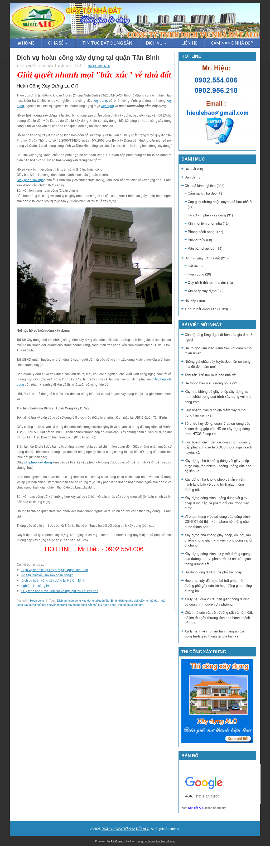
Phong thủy (196, 239)
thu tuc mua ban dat (130, 604)
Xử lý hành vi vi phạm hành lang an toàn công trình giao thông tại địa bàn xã (215, 634)
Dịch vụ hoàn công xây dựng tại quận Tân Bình (54, 569)
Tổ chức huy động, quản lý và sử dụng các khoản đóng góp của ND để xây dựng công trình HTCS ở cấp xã (217, 428)
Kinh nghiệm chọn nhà (205, 223)
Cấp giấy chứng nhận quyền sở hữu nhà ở (220, 201)
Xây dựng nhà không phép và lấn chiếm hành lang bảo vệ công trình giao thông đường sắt (215, 484)
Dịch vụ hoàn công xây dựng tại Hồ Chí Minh (53, 580)
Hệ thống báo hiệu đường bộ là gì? (211, 382)
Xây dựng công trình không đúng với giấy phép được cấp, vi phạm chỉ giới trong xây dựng (217, 502)
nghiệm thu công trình (36, 585)
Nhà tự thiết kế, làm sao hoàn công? (47, 575)
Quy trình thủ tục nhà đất (207, 282)
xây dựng (100, 100)
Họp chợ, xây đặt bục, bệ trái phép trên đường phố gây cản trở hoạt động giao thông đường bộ (218, 585)
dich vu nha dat (128, 600)
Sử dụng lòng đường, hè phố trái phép (213, 571)
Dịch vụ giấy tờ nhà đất (202, 257)
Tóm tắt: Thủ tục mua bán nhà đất (211, 374)
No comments (99, 66)
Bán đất (190, 177)
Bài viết (190, 168)
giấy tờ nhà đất (148, 600)
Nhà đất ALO (196, 808)
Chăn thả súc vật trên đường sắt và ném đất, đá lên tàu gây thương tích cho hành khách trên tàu (219, 617)
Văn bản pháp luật (201, 248)
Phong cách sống (201, 231)
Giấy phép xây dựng (31, 179)
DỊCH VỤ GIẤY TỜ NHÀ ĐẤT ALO (125, 828)
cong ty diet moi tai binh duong (156, 841)
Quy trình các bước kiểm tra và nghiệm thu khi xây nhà (59, 590)
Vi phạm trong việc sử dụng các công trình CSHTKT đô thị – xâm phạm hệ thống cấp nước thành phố (217, 521)
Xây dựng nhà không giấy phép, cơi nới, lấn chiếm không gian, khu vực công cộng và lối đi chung (218, 540)
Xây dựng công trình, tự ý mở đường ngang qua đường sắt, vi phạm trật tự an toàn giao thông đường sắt (218, 558)
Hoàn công (37, 600)
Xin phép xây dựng (202, 290)
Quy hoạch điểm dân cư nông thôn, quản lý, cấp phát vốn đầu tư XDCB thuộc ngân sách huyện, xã (218, 447)
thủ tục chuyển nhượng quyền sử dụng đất (64, 604)
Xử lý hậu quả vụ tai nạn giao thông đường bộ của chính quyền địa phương (217, 601)
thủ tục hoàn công (104, 604)
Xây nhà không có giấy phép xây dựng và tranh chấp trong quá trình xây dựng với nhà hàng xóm (218, 396)
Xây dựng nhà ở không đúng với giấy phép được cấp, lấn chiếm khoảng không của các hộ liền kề (218, 465)
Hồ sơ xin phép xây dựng (207, 214)
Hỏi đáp (190, 300)
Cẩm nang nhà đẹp (202, 193)
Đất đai (193, 265)
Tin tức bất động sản (200, 308)
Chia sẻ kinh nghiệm (200, 185)
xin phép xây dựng (38, 462)
